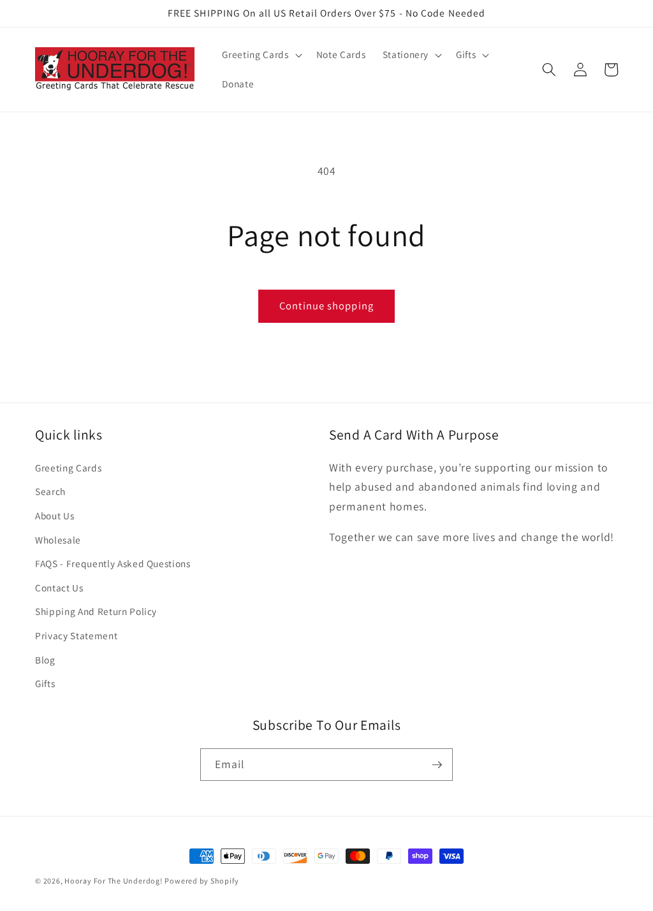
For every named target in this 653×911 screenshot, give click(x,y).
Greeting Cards (68, 467)
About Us (54, 515)
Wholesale (58, 539)
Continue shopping (326, 306)
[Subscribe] (437, 764)
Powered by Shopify (201, 880)
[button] (260, 55)
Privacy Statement (76, 635)
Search (50, 491)
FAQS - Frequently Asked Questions (113, 563)
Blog (45, 659)
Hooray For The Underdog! (113, 880)
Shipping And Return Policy (96, 611)
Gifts (45, 683)
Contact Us (59, 587)
